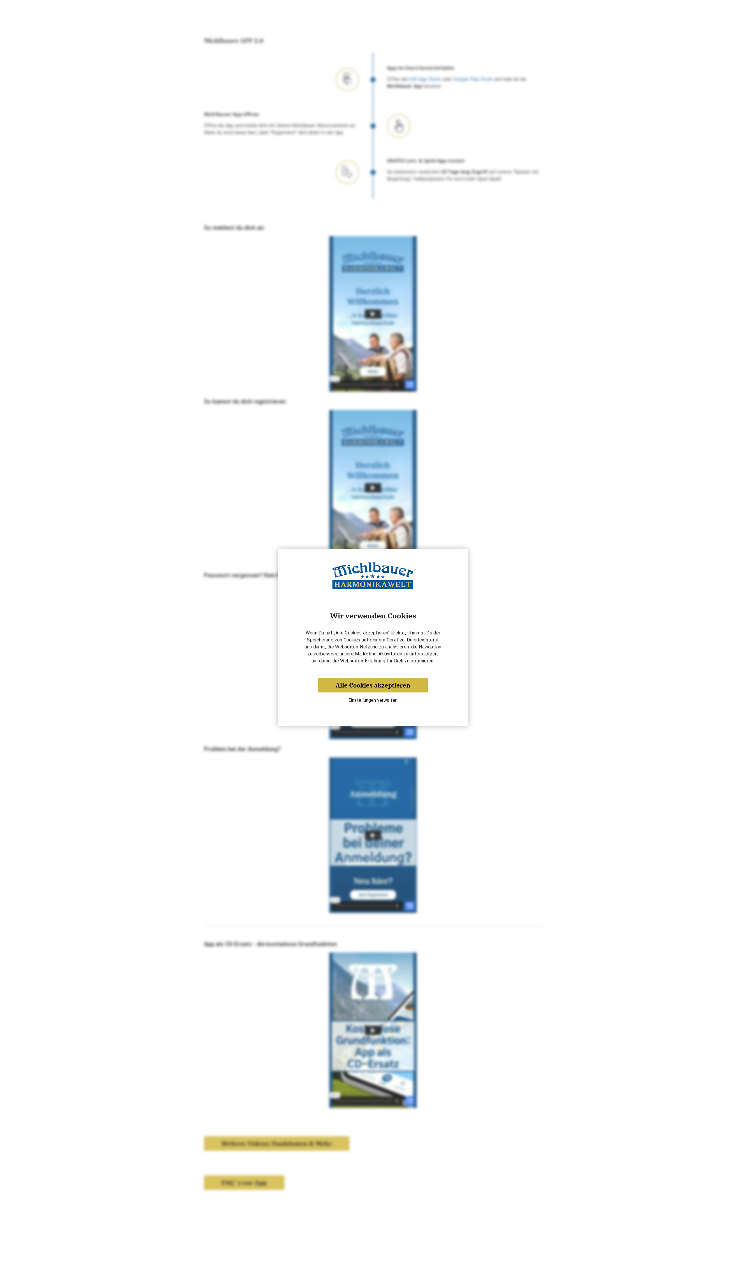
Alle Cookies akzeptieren (373, 685)
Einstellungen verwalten (373, 700)
